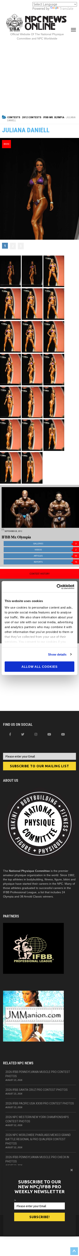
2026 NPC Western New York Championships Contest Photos (37, 1119)
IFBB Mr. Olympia (53, 117)
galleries (55, 543)
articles (55, 555)
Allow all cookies (39, 666)
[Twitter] (22, 734)
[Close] (71, 1170)
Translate (66, 8)
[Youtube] (63, 734)
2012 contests (31, 117)
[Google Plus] (49, 734)
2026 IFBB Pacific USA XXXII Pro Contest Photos (39, 1103)
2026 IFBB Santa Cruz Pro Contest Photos (36, 1089)
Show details (57, 654)
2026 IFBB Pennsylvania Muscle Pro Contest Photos (37, 1074)
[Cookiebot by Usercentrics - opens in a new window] (56, 586)
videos (56, 549)
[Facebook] (10, 734)
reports (55, 562)
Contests (13, 117)
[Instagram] (35, 734)
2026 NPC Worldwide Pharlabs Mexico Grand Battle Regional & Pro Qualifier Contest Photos (38, 1139)
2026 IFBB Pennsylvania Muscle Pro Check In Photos (37, 1159)
